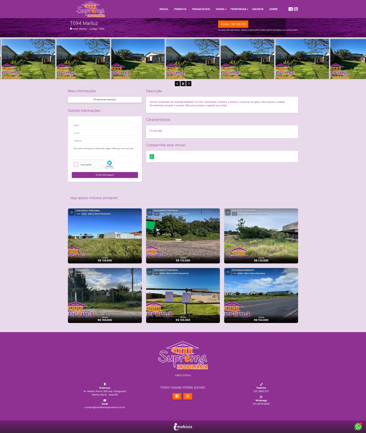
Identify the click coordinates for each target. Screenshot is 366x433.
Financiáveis (201, 9)
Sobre (273, 9)
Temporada (238, 9)
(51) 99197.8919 (261, 403)
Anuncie (258, 9)
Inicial (164, 9)
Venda (220, 9)
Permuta (180, 9)
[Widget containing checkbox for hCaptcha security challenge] (93, 164)
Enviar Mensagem (105, 174)
